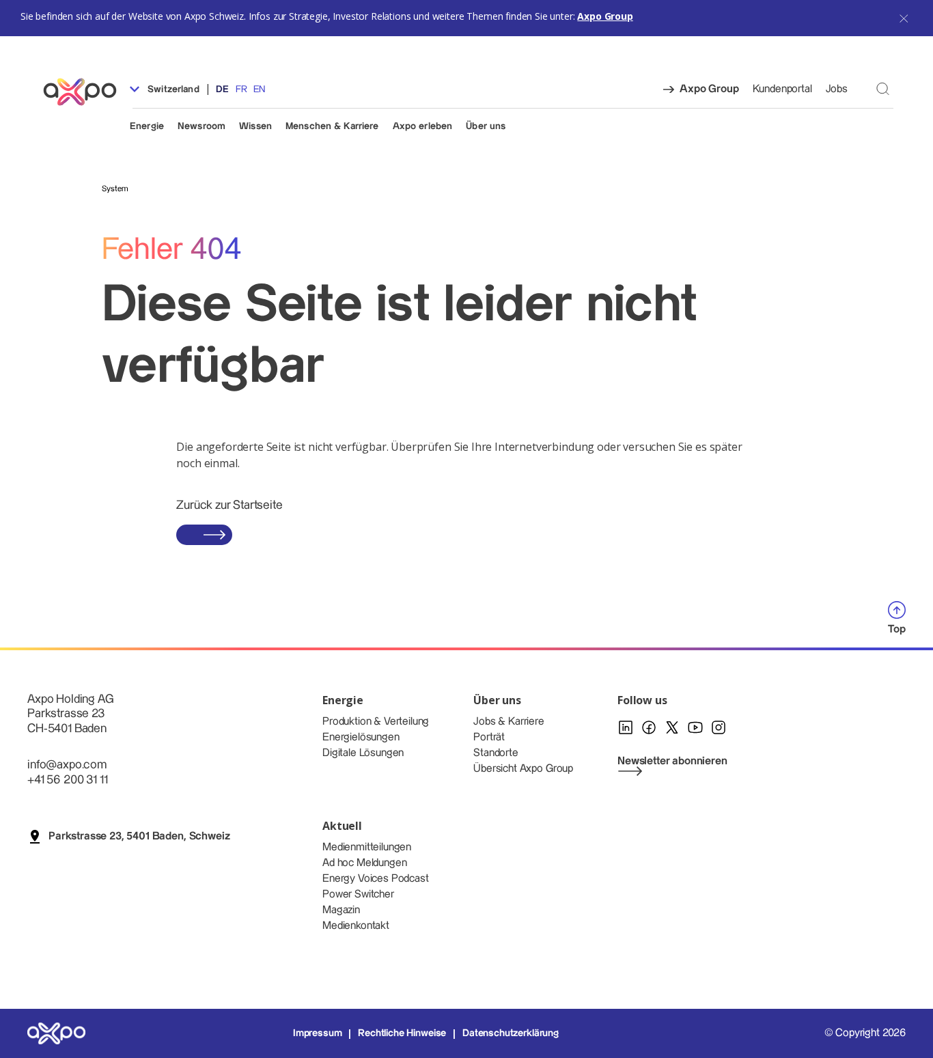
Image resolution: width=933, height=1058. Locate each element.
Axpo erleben (423, 126)
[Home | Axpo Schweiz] (86, 92)
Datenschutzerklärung (510, 1033)
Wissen (255, 126)
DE (222, 89)
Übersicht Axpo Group (523, 769)
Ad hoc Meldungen (364, 863)
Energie (147, 126)
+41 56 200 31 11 (67, 779)
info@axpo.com (67, 764)
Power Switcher (358, 894)
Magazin (341, 910)
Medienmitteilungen (366, 847)
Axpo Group (604, 16)
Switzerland (172, 89)
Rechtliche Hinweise (402, 1033)
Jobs (837, 89)
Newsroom (201, 126)
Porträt (489, 737)
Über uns (485, 126)
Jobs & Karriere (508, 721)
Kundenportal (782, 89)
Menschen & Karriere (332, 126)
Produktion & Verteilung (375, 721)
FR (241, 89)
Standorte (495, 753)
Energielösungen (361, 737)
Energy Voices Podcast (375, 879)
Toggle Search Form (883, 88)
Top (897, 629)
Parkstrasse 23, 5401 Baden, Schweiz (138, 836)
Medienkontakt (355, 926)
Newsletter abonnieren (672, 761)
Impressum (317, 1033)
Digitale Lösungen (363, 753)
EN (259, 89)
